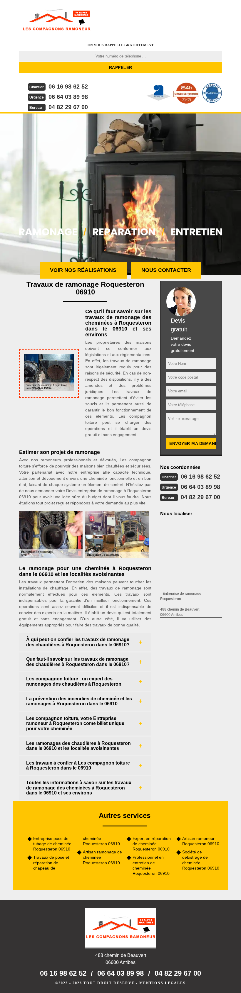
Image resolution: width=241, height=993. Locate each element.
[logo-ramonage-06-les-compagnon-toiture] (56, 19)
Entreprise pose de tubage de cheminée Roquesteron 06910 (52, 843)
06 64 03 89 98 (68, 97)
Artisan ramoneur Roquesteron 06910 (200, 841)
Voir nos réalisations (83, 270)
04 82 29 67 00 (68, 107)
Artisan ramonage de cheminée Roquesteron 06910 (102, 857)
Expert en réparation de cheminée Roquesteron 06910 (152, 843)
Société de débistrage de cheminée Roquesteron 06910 (200, 860)
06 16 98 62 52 (68, 86)
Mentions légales (162, 983)
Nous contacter (166, 270)
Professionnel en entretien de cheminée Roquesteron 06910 (151, 865)
